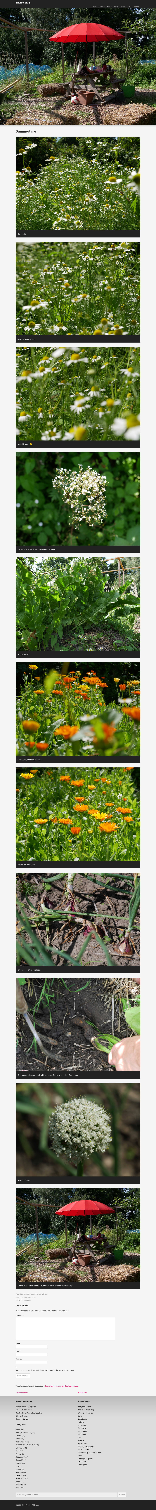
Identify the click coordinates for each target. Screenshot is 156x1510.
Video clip (19, 1484)
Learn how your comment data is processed (61, 1386)
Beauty (18, 1429)
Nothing (81, 1422)
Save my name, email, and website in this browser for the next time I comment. (45, 1370)
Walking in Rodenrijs (86, 1446)
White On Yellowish (85, 1413)
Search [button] (122, 1494)
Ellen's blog (23, 2)
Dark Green (82, 1419)
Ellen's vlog (20, 1448)
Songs (123, 6)
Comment (20, 1315)
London (18, 1469)
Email (18, 1351)
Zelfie (80, 1416)
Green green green (85, 1458)
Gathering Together (34, 1413)
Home (94, 6)
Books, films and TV (23, 1432)
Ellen (45, 1294)
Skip (79, 1437)
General (19, 1460)
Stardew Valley (26, 1410)
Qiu (17, 1410)
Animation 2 (82, 1431)
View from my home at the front (89, 1452)
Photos (109, 6)
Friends (18, 1454)
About (129, 6)
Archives (136, 6)
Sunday (25, 1416)
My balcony (82, 1425)
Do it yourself (20, 1442)
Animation (82, 1434)
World (18, 1487)
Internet (18, 1463)
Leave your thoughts (23, 1300)
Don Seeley (20, 1413)
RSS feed (35, 1505)
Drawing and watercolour (25, 1445)
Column (19, 1435)
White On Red (83, 1449)
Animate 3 (82, 1428)
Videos (116, 6)
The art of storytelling (86, 1410)
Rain (80, 1455)
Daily (18, 1438)
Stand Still (82, 1461)
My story (19, 1472)
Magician (32, 1406)
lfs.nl (17, 1466)
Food (18, 1451)
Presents (19, 1475)
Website (19, 1359)
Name (18, 1343)
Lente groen (82, 1464)
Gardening (31, 1297)
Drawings (102, 6)
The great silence (84, 1406)
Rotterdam (19, 1478)
